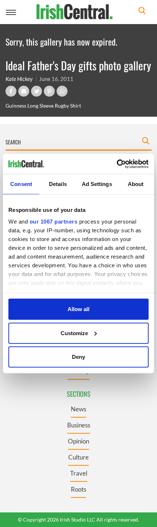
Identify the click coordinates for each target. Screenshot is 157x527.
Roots (78, 489)
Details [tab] (58, 184)
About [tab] (136, 184)
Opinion (78, 441)
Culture (78, 457)
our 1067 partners (54, 221)
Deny (78, 357)
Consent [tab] (21, 184)
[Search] (142, 11)
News (78, 409)
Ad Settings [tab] (97, 184)
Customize (74, 333)
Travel (78, 473)
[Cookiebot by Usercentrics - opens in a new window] (117, 163)
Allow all (78, 309)
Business (78, 425)
